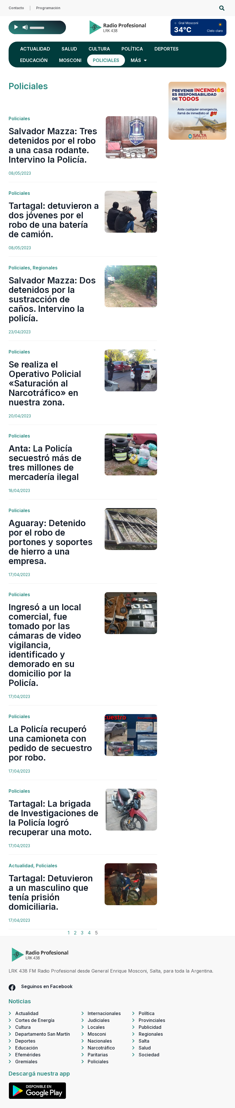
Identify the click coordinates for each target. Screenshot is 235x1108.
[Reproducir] (16, 27)
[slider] (38, 27)
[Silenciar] (25, 27)
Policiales (106, 60)
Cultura (99, 49)
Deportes (166, 49)
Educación (34, 60)
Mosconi (70, 60)
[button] (221, 8)
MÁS (136, 60)
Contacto (16, 8)
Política (132, 49)
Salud (69, 49)
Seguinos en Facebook (47, 986)
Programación (48, 8)
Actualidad (35, 49)
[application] (37, 27)
